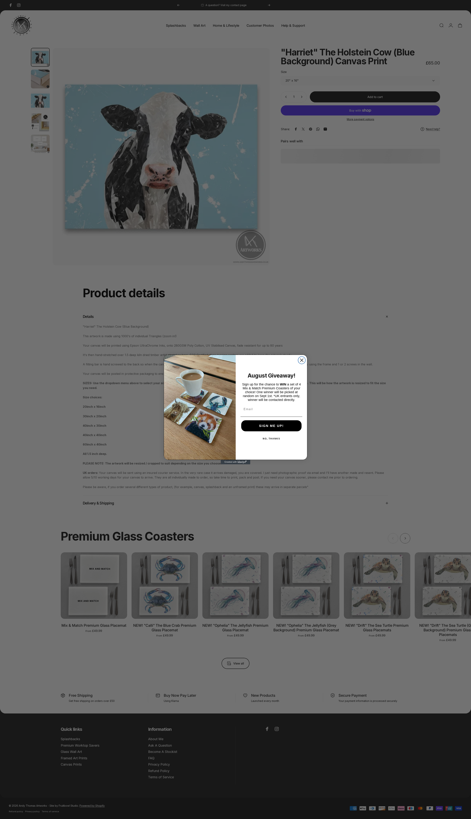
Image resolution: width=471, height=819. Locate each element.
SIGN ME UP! (271, 426)
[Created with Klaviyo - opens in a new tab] (235, 462)
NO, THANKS (271, 438)
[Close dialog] (301, 360)
